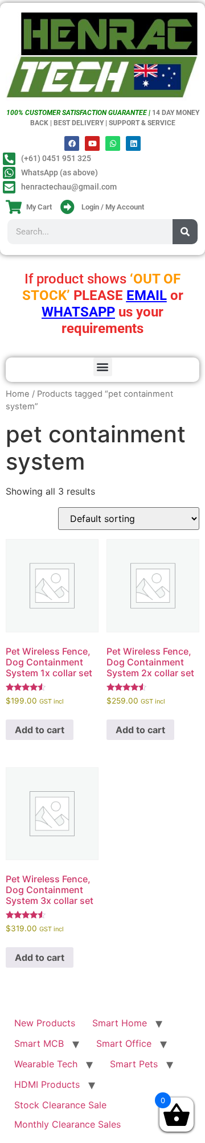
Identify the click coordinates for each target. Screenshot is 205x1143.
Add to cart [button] (39, 729)
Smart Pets (134, 1064)
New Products (44, 1023)
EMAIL (146, 295)
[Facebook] (71, 143)
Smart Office (123, 1043)
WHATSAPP (78, 312)
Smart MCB (39, 1043)
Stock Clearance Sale (60, 1105)
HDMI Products (47, 1084)
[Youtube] (92, 143)
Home (18, 394)
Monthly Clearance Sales (67, 1124)
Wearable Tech (45, 1064)
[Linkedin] (133, 143)
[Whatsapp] (112, 143)
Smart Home (119, 1023)
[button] (102, 366)
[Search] (185, 231)
